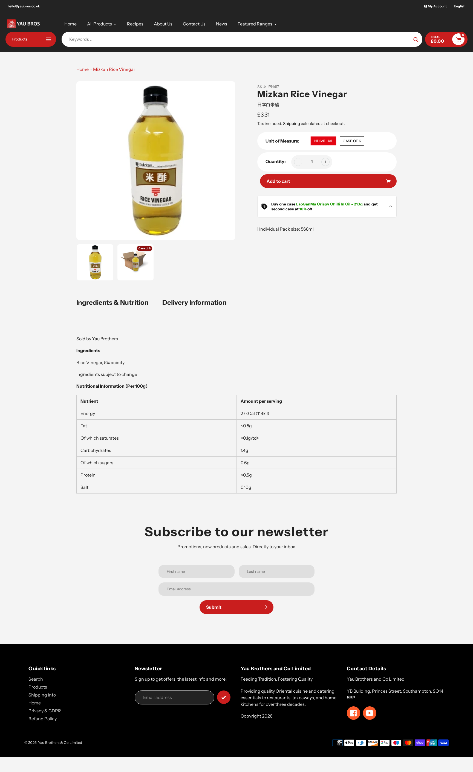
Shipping (291, 123)
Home (82, 69)
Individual (323, 141)
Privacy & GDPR (44, 710)
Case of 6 (352, 141)
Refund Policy (42, 718)
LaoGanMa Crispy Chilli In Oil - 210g (329, 204)
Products (37, 687)
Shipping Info (42, 695)
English (459, 6)
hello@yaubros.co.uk (24, 6)
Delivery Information (194, 302)
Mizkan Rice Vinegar (114, 69)
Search (35, 679)
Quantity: (276, 161)
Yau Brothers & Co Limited (60, 742)
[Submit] (223, 697)
